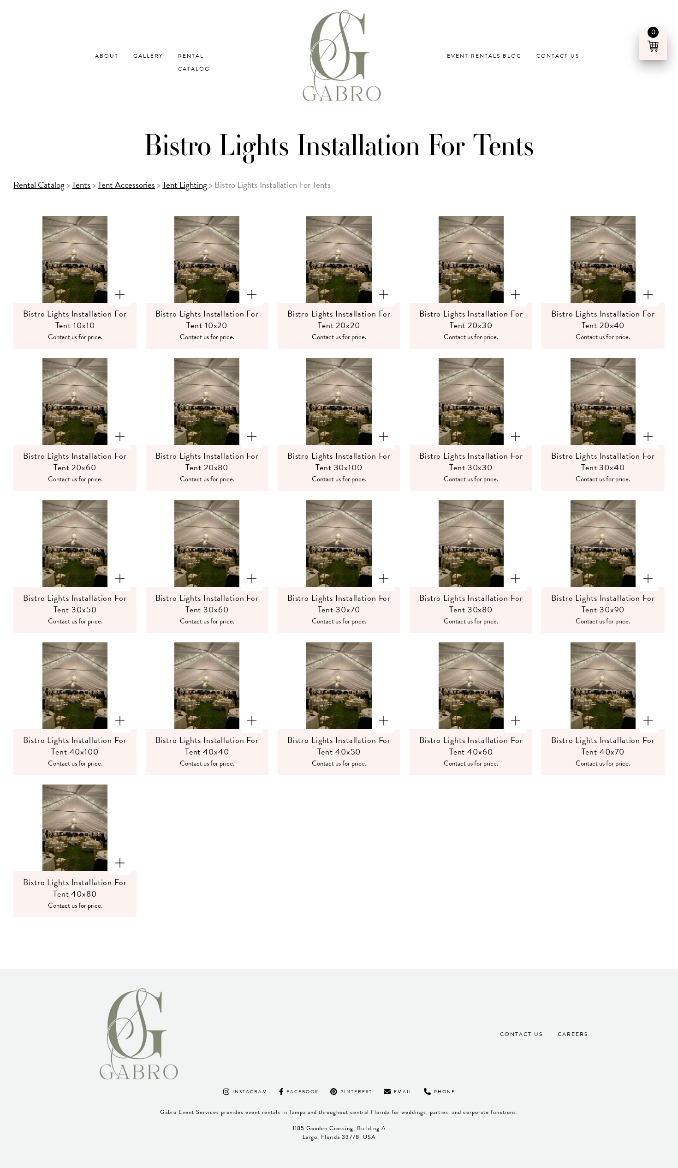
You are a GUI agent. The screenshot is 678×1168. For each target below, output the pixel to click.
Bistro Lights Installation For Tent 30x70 (339, 604)
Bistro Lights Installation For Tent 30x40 (602, 461)
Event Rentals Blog (484, 56)
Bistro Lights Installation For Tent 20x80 (207, 461)
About (107, 56)
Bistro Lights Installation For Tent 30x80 (471, 604)
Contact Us (557, 56)
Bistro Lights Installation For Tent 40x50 (339, 746)
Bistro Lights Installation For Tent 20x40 (602, 319)
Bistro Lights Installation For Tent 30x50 (74, 604)
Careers (573, 1034)
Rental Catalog (194, 62)
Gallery (148, 56)
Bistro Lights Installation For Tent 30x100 (339, 461)
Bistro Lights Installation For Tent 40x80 (74, 888)
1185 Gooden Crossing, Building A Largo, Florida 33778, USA (339, 1133)
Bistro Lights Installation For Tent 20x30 (471, 319)
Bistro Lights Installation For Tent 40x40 (207, 746)
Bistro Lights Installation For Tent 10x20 (207, 319)
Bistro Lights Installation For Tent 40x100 (74, 746)
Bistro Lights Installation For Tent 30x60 (207, 604)
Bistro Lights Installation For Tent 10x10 (74, 319)
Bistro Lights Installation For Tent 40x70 (602, 746)
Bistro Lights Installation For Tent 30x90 (602, 604)
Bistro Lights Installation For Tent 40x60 (471, 746)
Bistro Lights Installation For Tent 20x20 (339, 319)
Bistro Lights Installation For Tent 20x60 (74, 461)
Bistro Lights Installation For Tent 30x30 (471, 461)
